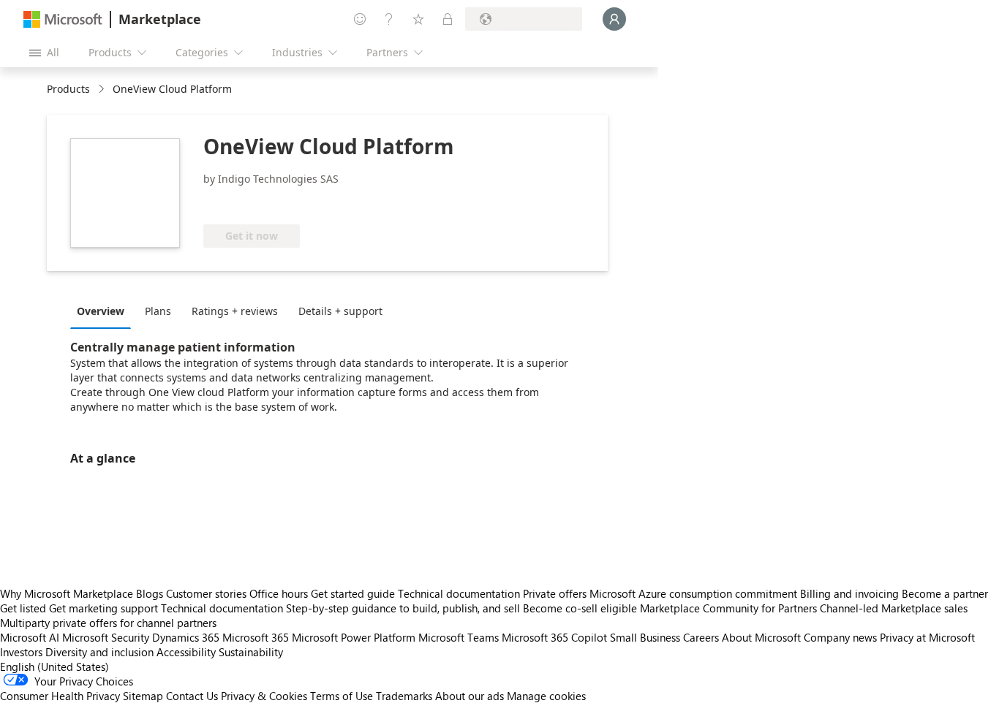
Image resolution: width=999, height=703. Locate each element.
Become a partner (945, 593)
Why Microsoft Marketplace (66, 593)
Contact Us (192, 695)
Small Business (645, 637)
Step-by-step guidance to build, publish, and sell (403, 608)
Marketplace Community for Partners (728, 608)
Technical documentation (459, 593)
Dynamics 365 (185, 637)
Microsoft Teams (458, 637)
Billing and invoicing (849, 593)
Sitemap (143, 695)
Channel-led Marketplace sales (894, 608)
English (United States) (54, 666)
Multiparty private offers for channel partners (108, 622)
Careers (701, 637)
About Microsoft (761, 637)
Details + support (340, 311)
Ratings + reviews (235, 311)
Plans (158, 311)
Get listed (23, 608)
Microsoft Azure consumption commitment (694, 593)
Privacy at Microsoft (927, 637)
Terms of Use (341, 695)
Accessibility (186, 652)
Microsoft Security (105, 637)
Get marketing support (103, 608)
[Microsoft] (62, 19)
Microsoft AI (29, 637)
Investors (21, 652)
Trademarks (404, 695)
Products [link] (68, 89)
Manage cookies (546, 695)
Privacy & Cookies (264, 695)
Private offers (555, 593)
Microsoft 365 (255, 637)
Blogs (149, 593)
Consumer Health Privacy (60, 695)
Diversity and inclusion (99, 652)
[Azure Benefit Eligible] (262, 202)
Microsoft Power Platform (353, 637)
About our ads (469, 695)
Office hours (278, 593)
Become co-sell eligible (580, 608)
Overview (100, 311)
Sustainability (251, 652)
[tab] (104, 310)
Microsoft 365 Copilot (554, 637)
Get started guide (353, 593)
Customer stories (206, 593)
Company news (840, 637)
